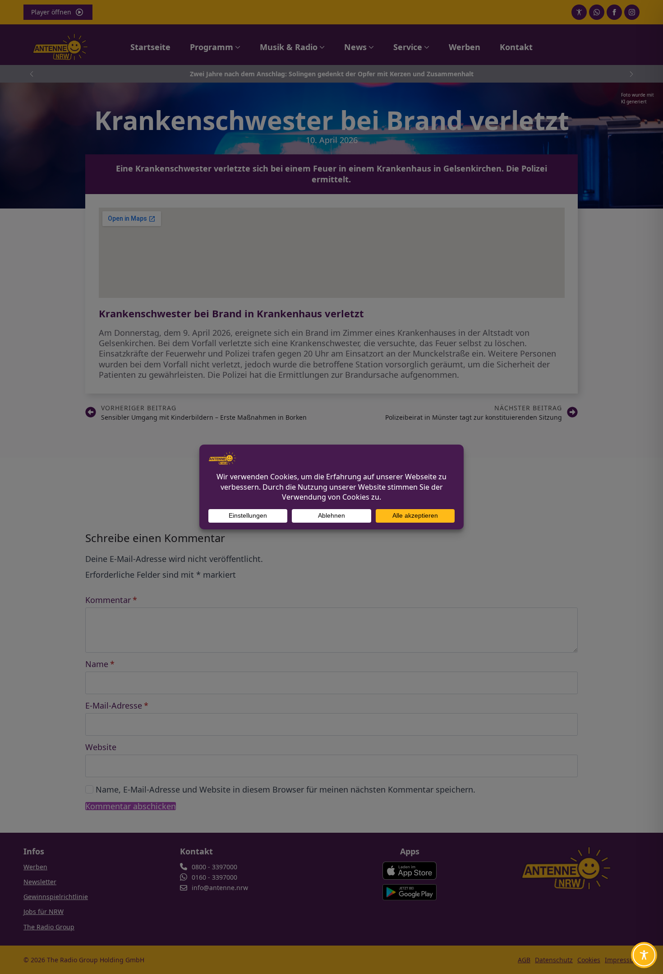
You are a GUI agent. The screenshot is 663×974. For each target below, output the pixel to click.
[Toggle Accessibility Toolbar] (644, 955)
